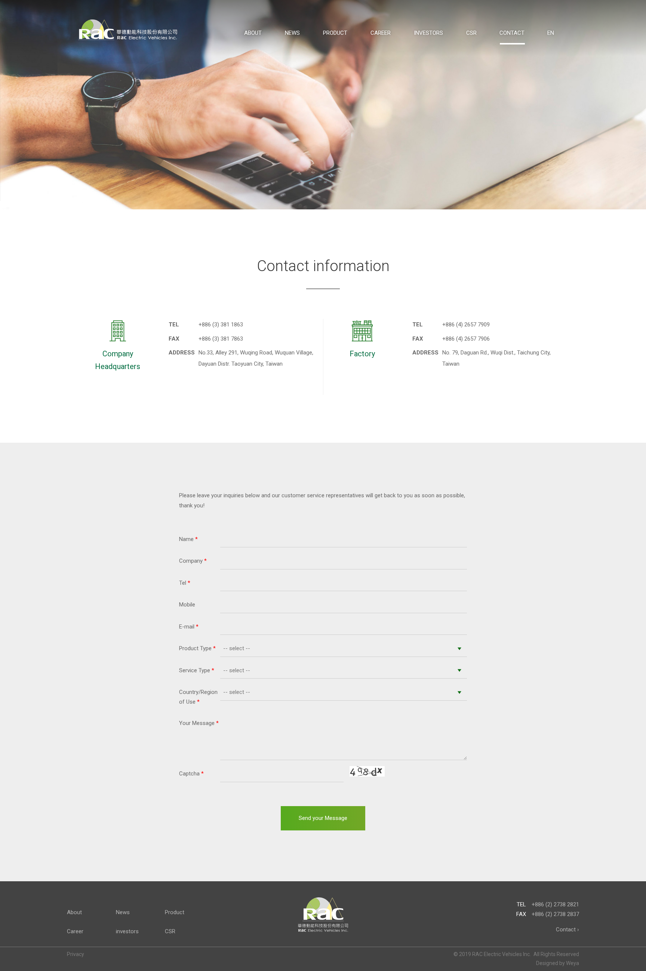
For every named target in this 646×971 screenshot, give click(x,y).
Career (380, 33)
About (253, 33)
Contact (512, 33)
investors (428, 33)
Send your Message (323, 818)
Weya (572, 963)
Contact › (567, 929)
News (292, 33)
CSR (471, 33)
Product (335, 33)
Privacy (75, 954)
